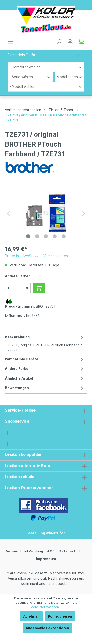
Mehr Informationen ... (46, 607)
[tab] (45, 343)
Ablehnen (31, 616)
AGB (51, 551)
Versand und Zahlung (24, 551)
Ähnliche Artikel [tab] (19, 378)
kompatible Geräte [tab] (21, 359)
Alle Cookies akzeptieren (47, 628)
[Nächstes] (83, 213)
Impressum (46, 559)
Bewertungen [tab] (17, 388)
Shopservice (17, 421)
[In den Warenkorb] (39, 288)
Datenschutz (70, 551)
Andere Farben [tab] (18, 369)
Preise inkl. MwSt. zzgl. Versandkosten (36, 256)
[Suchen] (59, 41)
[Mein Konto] (70, 41)
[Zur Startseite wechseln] (46, 19)
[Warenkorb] (81, 41)
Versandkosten (20, 578)
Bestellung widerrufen (46, 533)
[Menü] (10, 41)
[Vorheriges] (8, 213)
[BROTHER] (29, 167)
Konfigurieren (60, 616)
